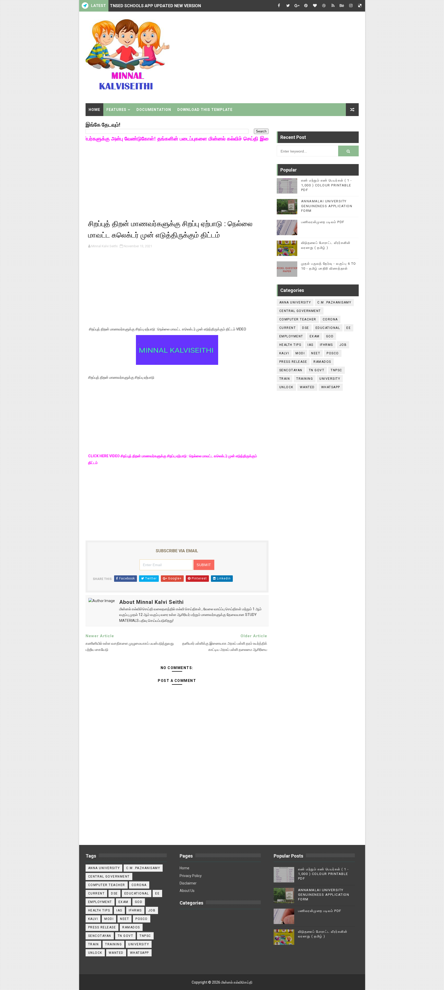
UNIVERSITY (329, 378)
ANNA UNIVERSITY (295, 302)
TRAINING (304, 378)
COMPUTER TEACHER (297, 319)
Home (94, 110)
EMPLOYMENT (291, 336)
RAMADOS (322, 362)
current (287, 328)
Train (284, 378)
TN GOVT (317, 370)
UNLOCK (286, 387)
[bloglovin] (315, 6)
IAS (310, 345)
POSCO (333, 353)
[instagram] (351, 6)
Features (116, 110)
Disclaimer (188, 883)
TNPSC (336, 370)
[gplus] (297, 6)
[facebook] (279, 6)
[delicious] (360, 6)
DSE (305, 328)
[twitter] (288, 6)
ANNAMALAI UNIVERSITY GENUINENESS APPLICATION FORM (327, 205)
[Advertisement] (265, 56)
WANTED (307, 387)
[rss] (333, 6)
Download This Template (205, 110)
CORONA (330, 319)
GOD (330, 336)
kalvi (284, 353)
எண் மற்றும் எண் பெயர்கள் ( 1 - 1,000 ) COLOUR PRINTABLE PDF (326, 185)
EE (348, 328)
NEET (315, 353)
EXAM (315, 336)
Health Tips (290, 345)
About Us (187, 891)
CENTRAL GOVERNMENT (300, 311)
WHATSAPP (330, 387)
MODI (300, 353)
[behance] (342, 6)
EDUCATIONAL (328, 328)
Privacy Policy (191, 876)
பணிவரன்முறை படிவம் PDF (323, 222)
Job (343, 345)
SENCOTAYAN (290, 370)
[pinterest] (306, 6)
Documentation (153, 110)
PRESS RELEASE (293, 362)
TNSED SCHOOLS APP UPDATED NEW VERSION (155, 5)
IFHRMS (326, 345)
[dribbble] (324, 6)
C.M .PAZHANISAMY (334, 302)
